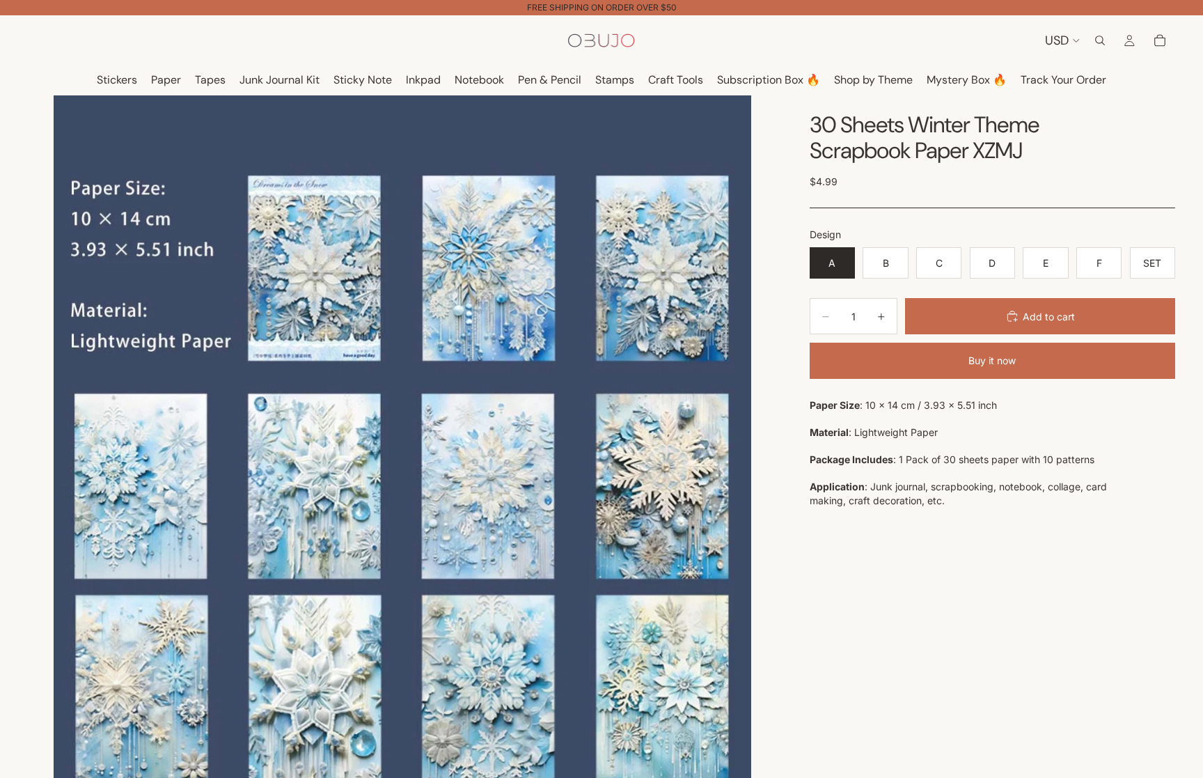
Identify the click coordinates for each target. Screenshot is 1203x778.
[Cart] (1160, 40)
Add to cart (1049, 316)
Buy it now (992, 360)
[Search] (1100, 40)
